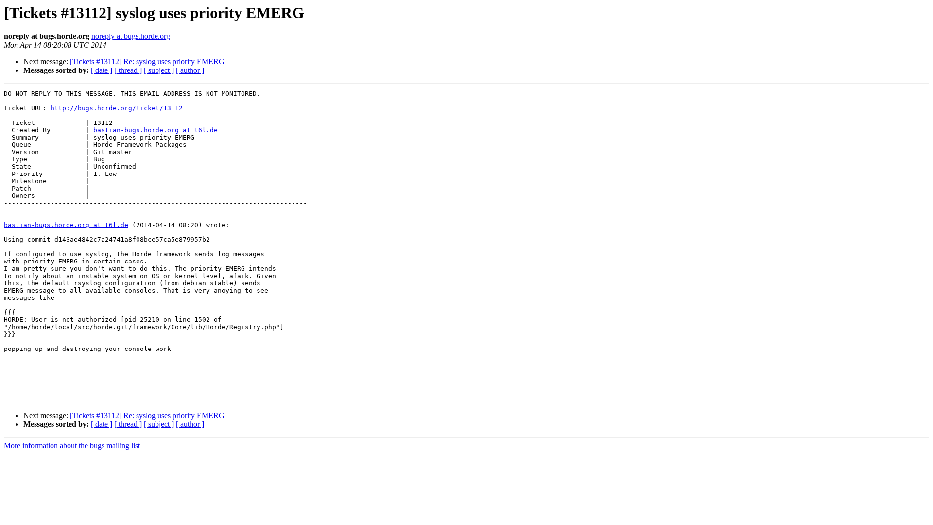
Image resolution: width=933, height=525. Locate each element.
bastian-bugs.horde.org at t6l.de (155, 130)
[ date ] (101, 70)
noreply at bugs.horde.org (130, 36)
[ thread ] (128, 70)
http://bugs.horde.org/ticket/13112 (117, 108)
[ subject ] (159, 70)
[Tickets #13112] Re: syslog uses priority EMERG (147, 61)
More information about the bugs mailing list (72, 445)
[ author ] (190, 70)
